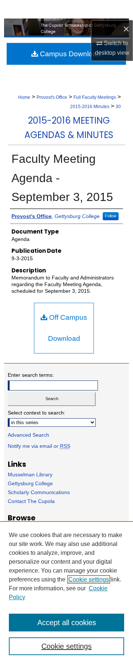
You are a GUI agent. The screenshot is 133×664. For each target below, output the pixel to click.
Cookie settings (88, 579)
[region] (66, 592)
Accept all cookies (66, 622)
